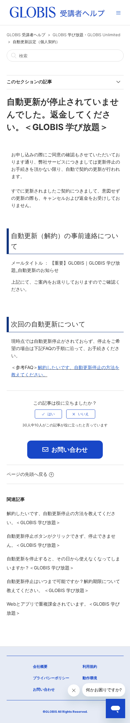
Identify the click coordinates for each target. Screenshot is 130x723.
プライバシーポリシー (51, 678)
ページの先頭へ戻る (27, 474)
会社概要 (40, 666)
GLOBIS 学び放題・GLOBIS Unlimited (86, 34)
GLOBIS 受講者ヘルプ (26, 34)
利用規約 (90, 666)
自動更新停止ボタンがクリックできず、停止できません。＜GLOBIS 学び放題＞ (61, 540)
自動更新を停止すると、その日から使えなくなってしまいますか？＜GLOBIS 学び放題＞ (63, 563)
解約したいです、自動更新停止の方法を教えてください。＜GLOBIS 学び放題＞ (61, 518)
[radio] (48, 414)
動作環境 (90, 678)
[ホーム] (57, 18)
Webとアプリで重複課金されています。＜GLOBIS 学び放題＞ (63, 608)
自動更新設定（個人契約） (36, 41)
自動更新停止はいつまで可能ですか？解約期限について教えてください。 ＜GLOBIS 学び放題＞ (63, 585)
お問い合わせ (69, 449)
